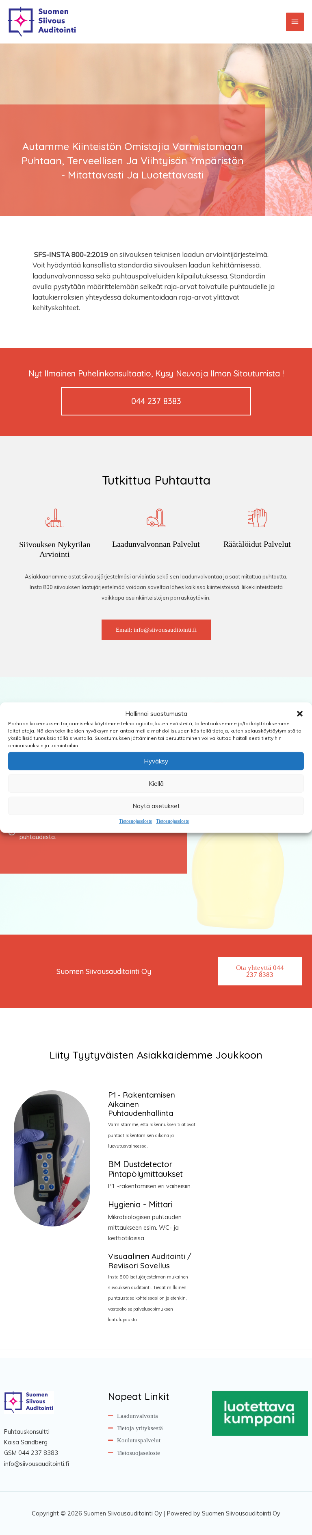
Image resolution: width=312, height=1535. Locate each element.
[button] (300, 714)
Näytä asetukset (156, 806)
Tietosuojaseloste (135, 821)
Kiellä (156, 783)
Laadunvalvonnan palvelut (156, 543)
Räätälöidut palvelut (257, 543)
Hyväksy (156, 761)
